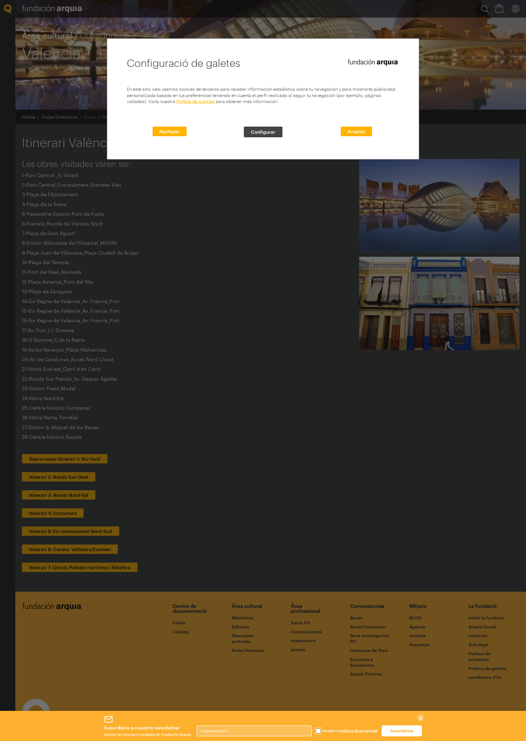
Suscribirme (401, 730)
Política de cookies (195, 101)
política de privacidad (359, 730)
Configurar (263, 132)
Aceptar (356, 131)
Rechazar (169, 131)
